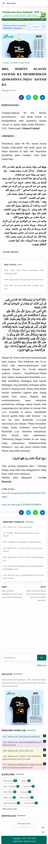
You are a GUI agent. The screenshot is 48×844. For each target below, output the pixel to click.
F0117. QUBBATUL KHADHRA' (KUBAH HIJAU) (22, 542)
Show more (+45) (10, 809)
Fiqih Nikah (9, 792)
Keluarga (25, 792)
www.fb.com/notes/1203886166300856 (21, 504)
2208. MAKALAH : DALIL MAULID (18, 751)
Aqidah (25, 781)
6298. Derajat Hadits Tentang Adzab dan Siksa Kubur (24, 280)
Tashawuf (28, 786)
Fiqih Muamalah (11, 803)
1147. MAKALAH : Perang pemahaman (17, 527)
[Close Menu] (43, 27)
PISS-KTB (7, 674)
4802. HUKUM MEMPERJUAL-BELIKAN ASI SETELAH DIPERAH (12, 594)
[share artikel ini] (21, 97)
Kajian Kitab (30, 803)
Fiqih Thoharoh (11, 786)
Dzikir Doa (9, 797)
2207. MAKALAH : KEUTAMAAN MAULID (21, 737)
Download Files (24, 824)
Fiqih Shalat (10, 781)
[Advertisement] (24, 630)
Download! (36, 27)
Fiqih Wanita (26, 797)
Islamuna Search (29, 841)
